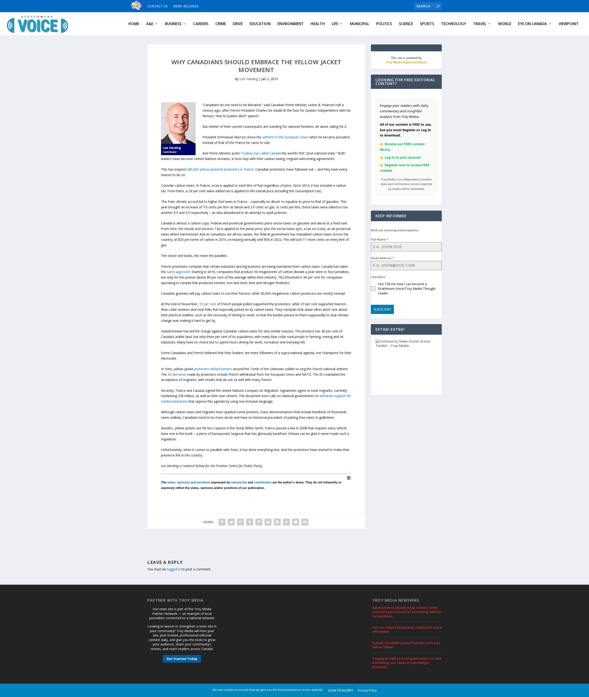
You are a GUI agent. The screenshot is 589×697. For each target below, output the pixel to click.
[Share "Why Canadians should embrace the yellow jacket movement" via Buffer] (277, 522)
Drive (238, 24)
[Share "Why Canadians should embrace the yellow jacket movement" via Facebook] (222, 522)
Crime (220, 24)
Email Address (382, 258)
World (504, 24)
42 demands (177, 374)
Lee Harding (249, 79)
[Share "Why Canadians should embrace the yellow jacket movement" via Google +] (240, 522)
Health (318, 24)
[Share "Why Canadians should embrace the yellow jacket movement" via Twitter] (231, 522)
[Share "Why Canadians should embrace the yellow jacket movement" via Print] (304, 522)
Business (173, 24)
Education (260, 24)
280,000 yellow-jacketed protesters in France (220, 169)
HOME (133, 24)
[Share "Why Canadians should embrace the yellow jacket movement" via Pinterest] (258, 522)
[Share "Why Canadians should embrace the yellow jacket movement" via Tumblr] (249, 522)
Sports (427, 24)
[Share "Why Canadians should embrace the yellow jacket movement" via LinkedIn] (268, 522)
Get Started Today (182, 658)
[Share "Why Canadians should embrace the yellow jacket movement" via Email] (295, 522)
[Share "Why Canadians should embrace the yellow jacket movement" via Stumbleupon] (286, 522)
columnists (239, 482)
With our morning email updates (395, 230)
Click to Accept (340, 690)
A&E (149, 24)
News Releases (186, 6)
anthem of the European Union (285, 137)
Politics (384, 24)
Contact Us (157, 6)
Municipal (359, 24)
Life (335, 24)
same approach (178, 272)
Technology (453, 24)
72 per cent (207, 304)
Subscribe (382, 309)
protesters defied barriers (213, 369)
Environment (290, 24)
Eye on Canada (532, 24)
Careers (200, 24)
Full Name (379, 239)
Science (406, 24)
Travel (479, 24)
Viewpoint (569, 24)
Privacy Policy (367, 690)
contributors (262, 482)
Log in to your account (403, 157)
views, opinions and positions (188, 482)
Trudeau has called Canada (261, 153)
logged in (174, 569)
